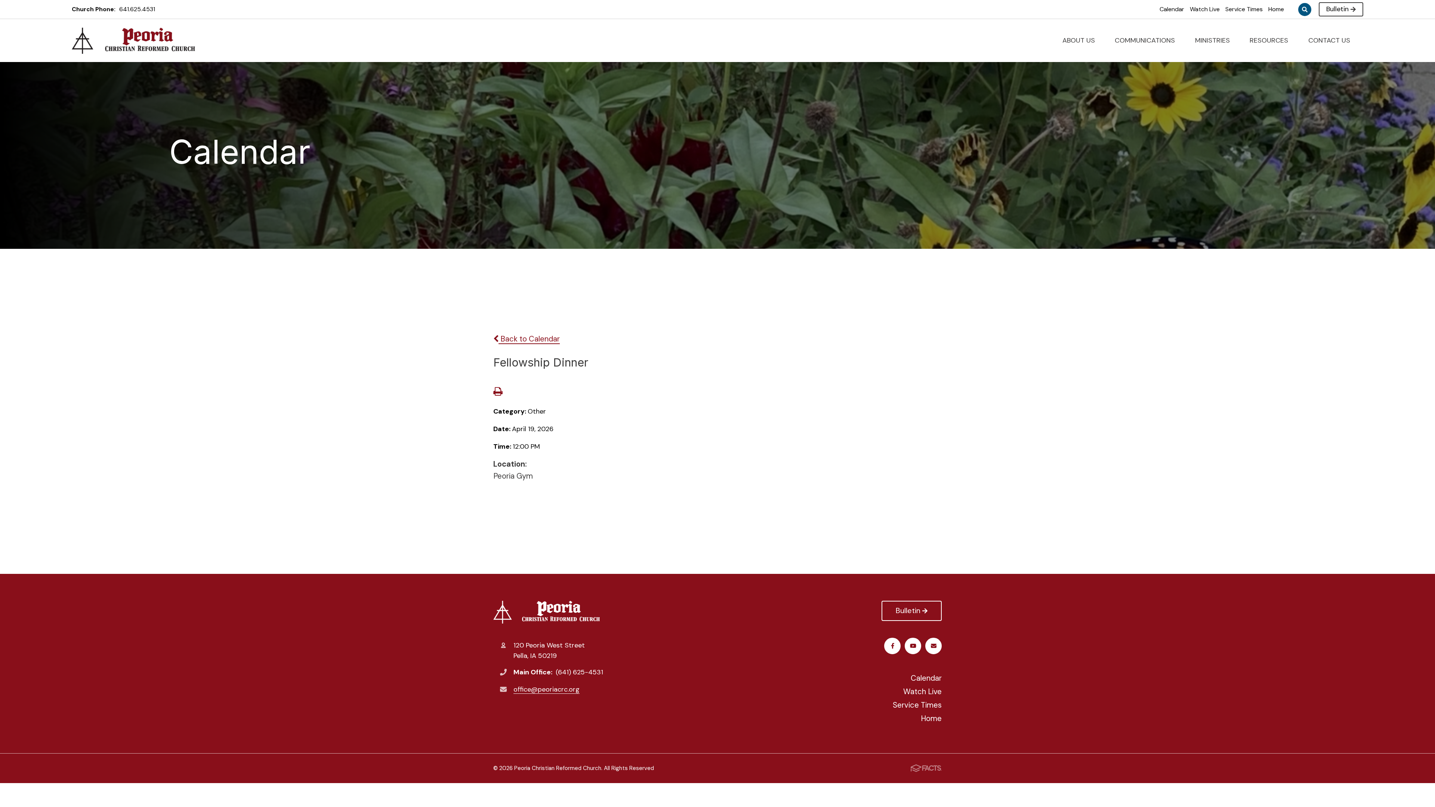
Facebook (892, 646)
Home (1276, 9)
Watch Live (1205, 9)
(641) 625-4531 (579, 672)
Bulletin (1337, 8)
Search (1304, 9)
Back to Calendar (529, 339)
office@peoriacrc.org (546, 689)
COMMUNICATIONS (1146, 40)
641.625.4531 (137, 9)
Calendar (1172, 9)
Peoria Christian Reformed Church (548, 612)
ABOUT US (1079, 40)
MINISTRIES (1213, 40)
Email (933, 646)
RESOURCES (1270, 40)
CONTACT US (1330, 40)
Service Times (1244, 9)
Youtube (913, 646)
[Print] (497, 392)
